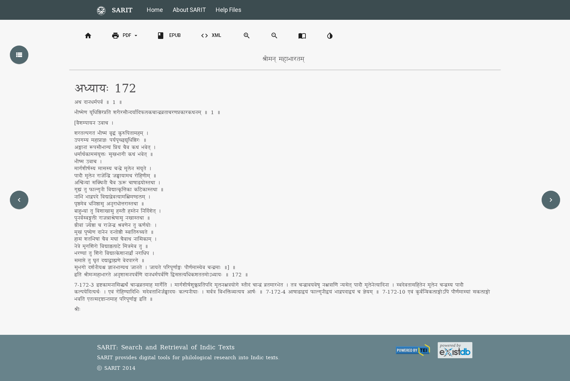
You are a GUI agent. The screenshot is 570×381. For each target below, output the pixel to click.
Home (155, 9)
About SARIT (189, 9)
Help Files (228, 9)
